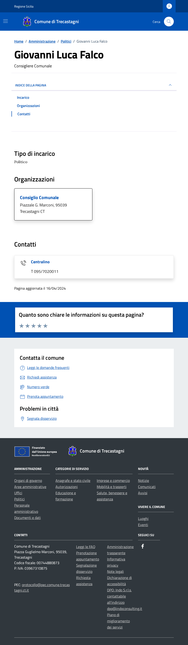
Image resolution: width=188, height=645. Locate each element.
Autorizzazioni (66, 486)
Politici (19, 499)
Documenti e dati (27, 517)
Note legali (115, 571)
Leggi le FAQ (85, 546)
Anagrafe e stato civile (72, 480)
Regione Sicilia (23, 6)
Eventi (143, 524)
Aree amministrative (30, 486)
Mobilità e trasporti (112, 486)
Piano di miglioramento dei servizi (118, 621)
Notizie (143, 480)
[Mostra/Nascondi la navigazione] (5, 21)
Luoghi (143, 518)
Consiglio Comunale (39, 197)
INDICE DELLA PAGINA (30, 85)
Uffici (18, 493)
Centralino (40, 262)
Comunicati (147, 486)
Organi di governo (28, 480)
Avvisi (142, 493)
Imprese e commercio (113, 480)
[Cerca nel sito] (169, 22)
